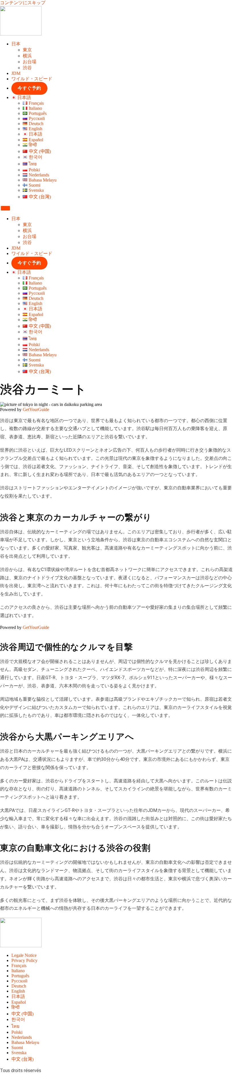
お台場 (29, 61)
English (18, 991)
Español (18, 1002)
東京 (27, 49)
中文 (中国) (22, 1013)
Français (18, 965)
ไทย (15, 1026)
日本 (15, 43)
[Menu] (5, 208)
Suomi (17, 1047)
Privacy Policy (24, 960)
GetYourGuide (36, 409)
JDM (15, 73)
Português (20, 975)
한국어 (18, 1019)
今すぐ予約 (29, 88)
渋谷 (27, 67)
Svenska (18, 1052)
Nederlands (21, 1037)
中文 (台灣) (22, 1059)
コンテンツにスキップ (22, 2)
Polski (16, 1032)
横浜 (27, 55)
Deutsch (18, 986)
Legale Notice (24, 955)
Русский (19, 980)
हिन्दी (15, 1007)
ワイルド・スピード (31, 78)
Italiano (18, 970)
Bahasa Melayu (25, 1042)
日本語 (18, 996)
